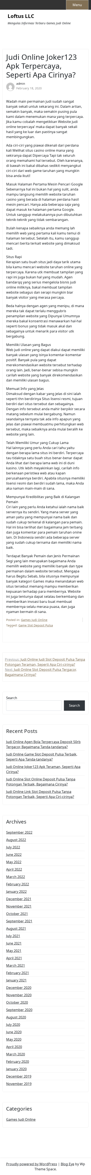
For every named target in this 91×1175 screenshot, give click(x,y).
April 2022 (14, 869)
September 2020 (19, 1010)
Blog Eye (67, 1164)
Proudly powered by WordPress (31, 1164)
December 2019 (18, 1076)
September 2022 (19, 832)
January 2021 (16, 980)
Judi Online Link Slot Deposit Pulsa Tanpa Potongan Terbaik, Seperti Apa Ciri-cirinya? (40, 794)
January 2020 (16, 1069)
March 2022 (15, 876)
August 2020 (16, 1017)
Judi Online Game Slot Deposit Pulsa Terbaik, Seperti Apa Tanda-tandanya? (41, 757)
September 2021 (19, 921)
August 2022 (16, 839)
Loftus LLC (21, 16)
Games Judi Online (34, 620)
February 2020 (17, 1061)
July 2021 (13, 936)
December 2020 (18, 987)
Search (11, 698)
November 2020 (19, 995)
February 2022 (17, 884)
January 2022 (16, 891)
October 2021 (17, 913)
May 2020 (13, 1039)
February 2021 (17, 973)
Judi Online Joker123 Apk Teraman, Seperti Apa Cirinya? (43, 769)
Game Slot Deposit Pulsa (35, 625)
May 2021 (13, 950)
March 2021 (15, 965)
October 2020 (17, 1002)
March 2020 (15, 1054)
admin (20, 84)
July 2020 (13, 1024)
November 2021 (19, 906)
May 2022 (13, 862)
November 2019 (19, 1083)
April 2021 (14, 958)
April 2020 (14, 1046)
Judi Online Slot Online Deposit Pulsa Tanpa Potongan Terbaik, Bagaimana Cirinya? (40, 782)
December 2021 (18, 899)
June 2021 (14, 943)
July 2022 (13, 847)
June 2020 (14, 1032)
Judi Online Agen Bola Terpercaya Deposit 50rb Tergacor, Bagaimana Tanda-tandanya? (43, 744)
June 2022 (14, 854)
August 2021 (16, 928)
